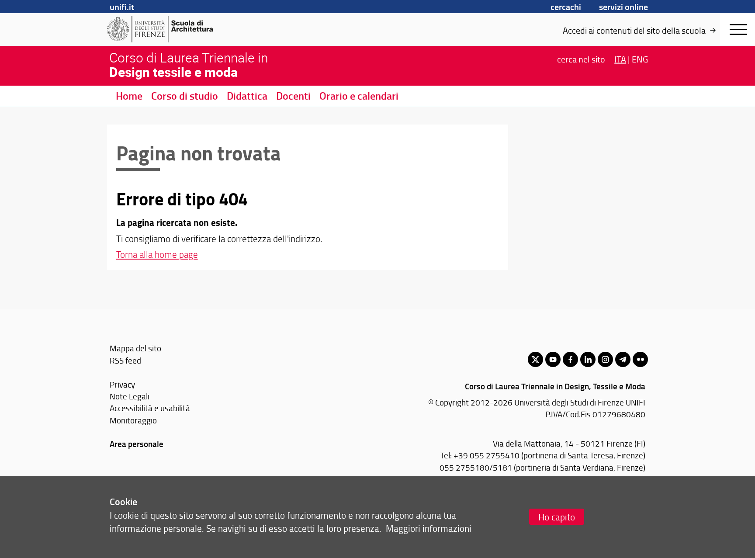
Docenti (293, 95)
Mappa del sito (135, 348)
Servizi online (623, 6)
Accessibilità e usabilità (150, 408)
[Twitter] (535, 359)
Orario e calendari (358, 95)
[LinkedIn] (588, 359)
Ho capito (556, 516)
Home (129, 95)
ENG (640, 58)
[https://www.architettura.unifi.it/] (174, 29)
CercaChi (566, 6)
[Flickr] (640, 359)
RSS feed (125, 360)
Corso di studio (184, 95)
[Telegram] (622, 359)
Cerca (581, 58)
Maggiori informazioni (428, 528)
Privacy (122, 384)
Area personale (136, 444)
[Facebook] (570, 359)
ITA (620, 58)
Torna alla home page (157, 254)
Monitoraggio (133, 420)
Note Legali (129, 396)
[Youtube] (553, 359)
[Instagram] (605, 359)
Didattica (247, 95)
